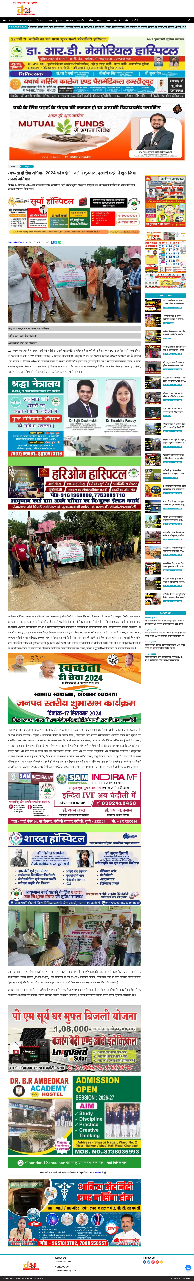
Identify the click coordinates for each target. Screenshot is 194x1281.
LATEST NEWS (165, 295)
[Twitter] (148, 1262)
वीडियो (107, 20)
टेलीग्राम (98, 1172)
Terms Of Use (175, 1278)
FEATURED (165, 612)
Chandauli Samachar (19, 242)
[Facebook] (144, 1262)
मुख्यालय (59, 20)
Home (13, 166)
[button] (4, 20)
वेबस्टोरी (117, 20)
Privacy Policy (188, 1278)
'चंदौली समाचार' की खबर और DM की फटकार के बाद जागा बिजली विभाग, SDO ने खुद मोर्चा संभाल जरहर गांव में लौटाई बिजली (165, 636)
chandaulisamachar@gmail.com (67, 1270)
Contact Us (62, 1266)
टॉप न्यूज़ (40, 20)
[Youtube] (157, 1262)
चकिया (91, 20)
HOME (12, 20)
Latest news (26, 20)
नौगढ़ (99, 20)
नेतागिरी (135, 20)
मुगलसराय (69, 20)
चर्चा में (126, 20)
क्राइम (49, 20)
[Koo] (161, 1262)
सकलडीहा (81, 20)
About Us (60, 1257)
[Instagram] (153, 1262)
